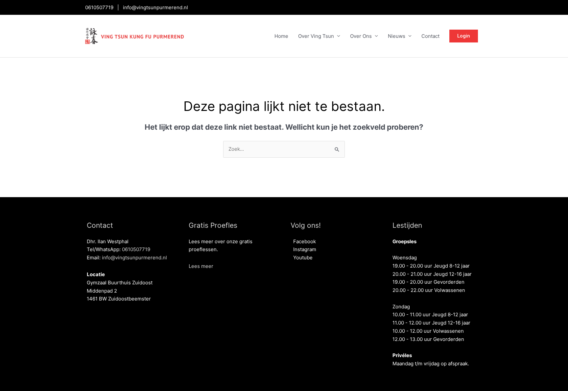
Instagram (303, 249)
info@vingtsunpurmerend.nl (155, 7)
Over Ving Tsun (316, 36)
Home (281, 36)
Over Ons (361, 36)
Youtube (302, 257)
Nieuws (396, 36)
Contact (430, 36)
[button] (201, 266)
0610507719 (99, 7)
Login (463, 36)
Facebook (303, 241)
